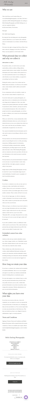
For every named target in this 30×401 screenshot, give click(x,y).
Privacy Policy (15, 349)
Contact (15, 344)
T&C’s (15, 348)
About (15, 346)
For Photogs (15, 345)
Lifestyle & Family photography (15, 342)
